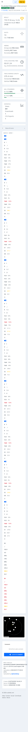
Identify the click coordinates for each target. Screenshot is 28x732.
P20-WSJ (5, 10)
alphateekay (15, 674)
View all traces (9, 128)
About (8, 697)
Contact (8, 696)
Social (12, 696)
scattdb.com (10, 692)
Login (15, 2)
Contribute (18, 696)
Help (3, 696)
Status (4, 697)
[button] (25, 8)
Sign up (22, 2)
